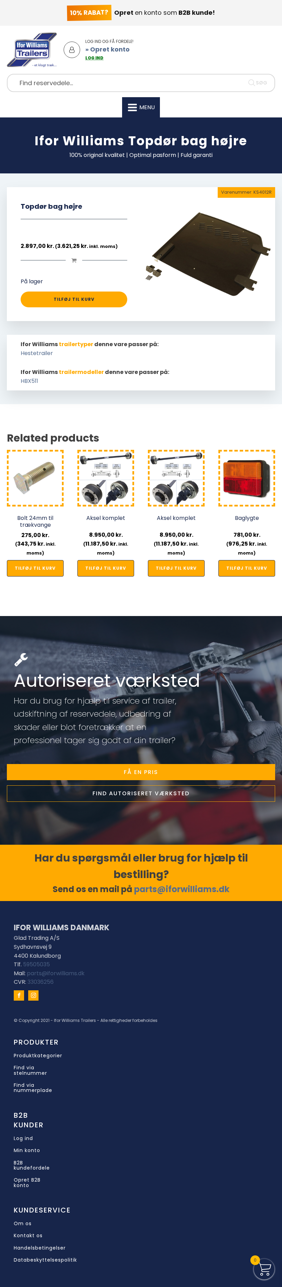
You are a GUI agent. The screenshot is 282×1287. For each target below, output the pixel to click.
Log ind (23, 1138)
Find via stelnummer (30, 1070)
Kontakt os (28, 1235)
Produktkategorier (38, 1055)
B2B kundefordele (32, 1165)
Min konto (27, 1150)
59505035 (36, 964)
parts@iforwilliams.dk (181, 889)
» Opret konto (107, 49)
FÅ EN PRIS (141, 772)
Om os (23, 1223)
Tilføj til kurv (74, 299)
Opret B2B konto (27, 1182)
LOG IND (94, 58)
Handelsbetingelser (40, 1248)
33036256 (41, 982)
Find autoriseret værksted (141, 793)
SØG (261, 82)
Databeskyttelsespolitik (45, 1260)
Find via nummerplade (33, 1088)
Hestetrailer (37, 353)
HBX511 (29, 381)
